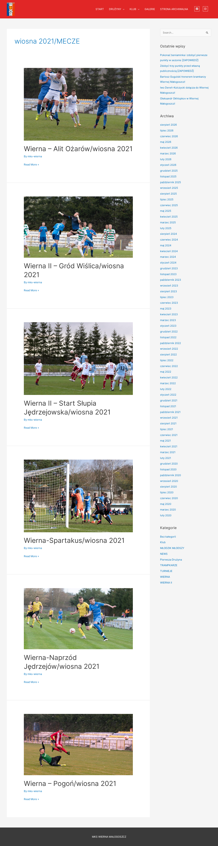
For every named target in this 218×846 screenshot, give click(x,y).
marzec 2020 (168, 509)
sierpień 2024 (168, 233)
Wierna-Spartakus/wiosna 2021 (74, 540)
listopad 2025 (168, 176)
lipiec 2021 (166, 429)
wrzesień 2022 (169, 348)
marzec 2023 (168, 320)
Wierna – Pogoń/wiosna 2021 (70, 783)
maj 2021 (165, 440)
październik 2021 (170, 412)
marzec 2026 (168, 153)
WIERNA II (166, 582)
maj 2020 (165, 504)
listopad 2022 (168, 337)
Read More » (31, 164)
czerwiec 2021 (168, 435)
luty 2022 (165, 389)
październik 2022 (170, 343)
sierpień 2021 (168, 423)
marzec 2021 (167, 452)
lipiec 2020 (166, 492)
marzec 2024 (168, 256)
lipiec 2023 (167, 297)
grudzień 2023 (169, 268)
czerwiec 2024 (169, 239)
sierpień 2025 (168, 193)
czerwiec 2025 (169, 205)
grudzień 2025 (169, 170)
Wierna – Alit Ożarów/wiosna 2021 (78, 149)
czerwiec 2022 (169, 366)
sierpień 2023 (168, 291)
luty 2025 (165, 228)
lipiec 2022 (166, 360)
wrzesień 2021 (169, 417)
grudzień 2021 (168, 400)
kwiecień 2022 (169, 377)
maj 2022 (165, 371)
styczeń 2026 (168, 164)
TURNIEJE (166, 571)
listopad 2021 (168, 406)
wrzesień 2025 (169, 187)
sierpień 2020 (168, 486)
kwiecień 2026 (169, 147)
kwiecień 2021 (168, 446)
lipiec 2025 (166, 199)
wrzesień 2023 (169, 285)
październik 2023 (170, 279)
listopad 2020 (168, 469)
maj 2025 (165, 210)
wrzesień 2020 (169, 481)
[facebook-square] (197, 8)
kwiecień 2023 (169, 314)
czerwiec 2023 (169, 302)
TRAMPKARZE (168, 565)
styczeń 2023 (168, 325)
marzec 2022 (168, 383)
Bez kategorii (168, 536)
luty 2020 (165, 515)
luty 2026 (165, 159)
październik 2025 (170, 182)
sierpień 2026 (168, 124)
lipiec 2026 (166, 130)
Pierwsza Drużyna (171, 559)
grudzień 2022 (169, 331)
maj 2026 (165, 141)
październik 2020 (170, 475)
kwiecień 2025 (169, 216)
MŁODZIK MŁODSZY (172, 548)
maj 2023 (165, 308)
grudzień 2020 (169, 463)
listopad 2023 (168, 274)
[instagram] (206, 8)
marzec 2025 (168, 222)
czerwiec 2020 (169, 498)
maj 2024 (165, 245)
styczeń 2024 (168, 262)
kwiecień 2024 (169, 251)
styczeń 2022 (168, 394)
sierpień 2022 (168, 354)
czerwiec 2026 (169, 136)
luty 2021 (165, 458)
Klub (163, 542)
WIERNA (165, 576)
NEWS (164, 553)
